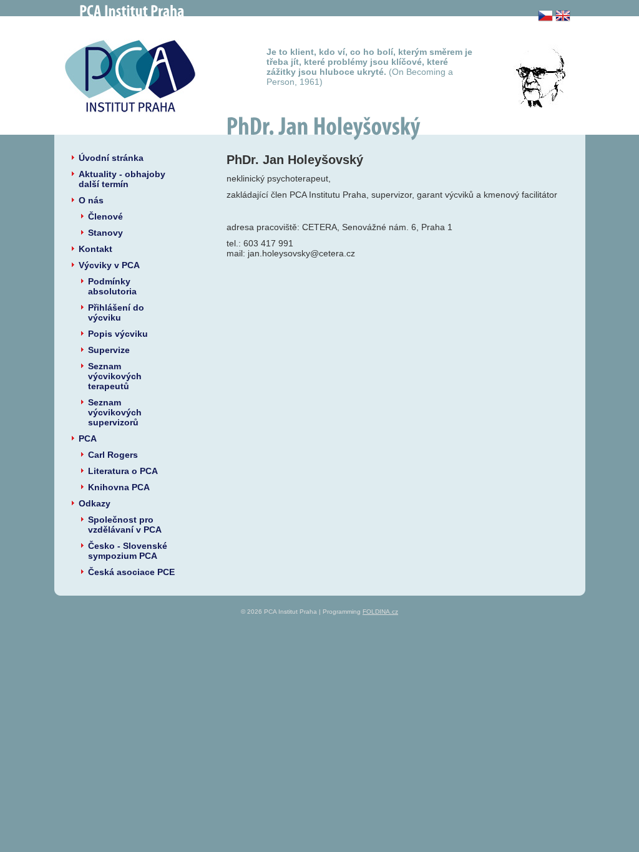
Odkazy (94, 503)
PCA (88, 438)
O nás (91, 200)
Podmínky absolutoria (112, 286)
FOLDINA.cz (380, 611)
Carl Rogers (113, 455)
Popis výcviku (118, 334)
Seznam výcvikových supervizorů (115, 412)
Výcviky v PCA (109, 265)
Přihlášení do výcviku (116, 312)
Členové (105, 216)
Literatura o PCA (123, 471)
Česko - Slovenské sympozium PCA (127, 551)
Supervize (109, 350)
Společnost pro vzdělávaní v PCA (125, 525)
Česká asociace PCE (131, 572)
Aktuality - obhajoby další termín (122, 179)
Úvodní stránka (111, 158)
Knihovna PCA (119, 487)
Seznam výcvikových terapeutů (115, 376)
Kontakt (95, 249)
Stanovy (105, 233)
